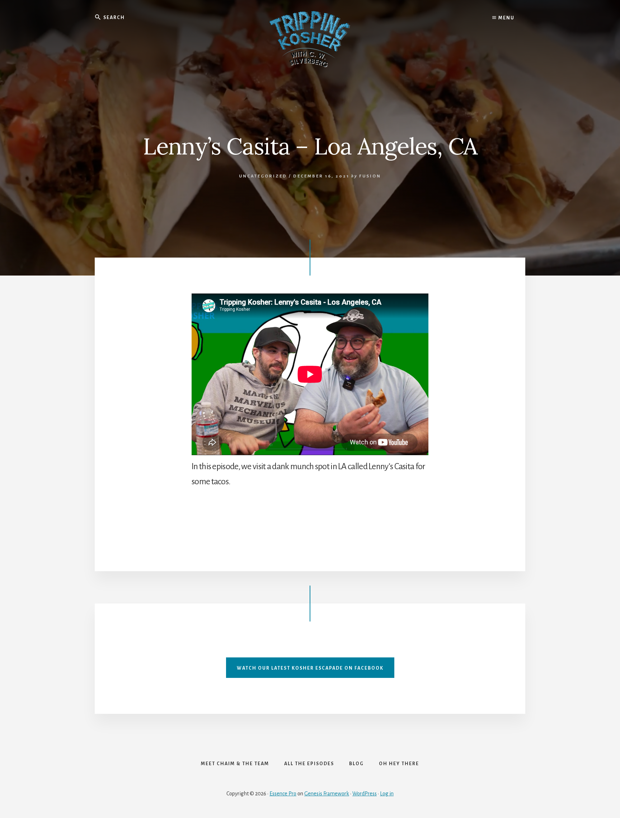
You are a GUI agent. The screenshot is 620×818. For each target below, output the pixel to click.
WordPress (364, 793)
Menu (506, 17)
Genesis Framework (326, 793)
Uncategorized (263, 176)
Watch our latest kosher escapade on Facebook (310, 668)
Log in (387, 793)
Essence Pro (282, 793)
